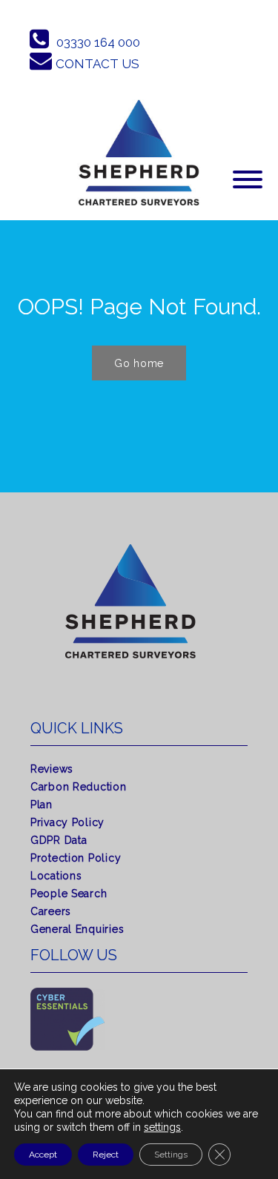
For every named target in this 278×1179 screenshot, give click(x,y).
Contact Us (97, 63)
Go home (139, 363)
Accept (43, 1154)
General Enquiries (77, 929)
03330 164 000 (98, 42)
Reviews (51, 769)
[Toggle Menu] (247, 179)
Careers (50, 911)
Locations (56, 876)
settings (162, 1127)
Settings (171, 1154)
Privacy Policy (67, 822)
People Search (68, 893)
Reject (106, 1154)
